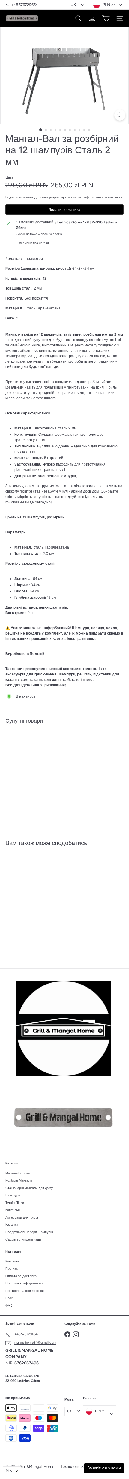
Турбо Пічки (14, 1203)
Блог (9, 1298)
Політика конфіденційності (25, 1283)
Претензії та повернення (24, 1291)
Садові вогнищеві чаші (23, 1239)
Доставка (41, 197)
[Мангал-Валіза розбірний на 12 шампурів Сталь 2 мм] (64, 747)
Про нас (11, 1269)
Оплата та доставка (21, 1276)
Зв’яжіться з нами (104, 1468)
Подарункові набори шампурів (29, 1232)
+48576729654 (24, 4)
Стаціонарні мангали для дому (29, 1188)
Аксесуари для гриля (21, 1217)
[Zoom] (119, 115)
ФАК (8, 1306)
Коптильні (13, 1210)
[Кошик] (106, 18)
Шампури (12, 1195)
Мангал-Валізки (17, 1173)
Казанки (11, 1225)
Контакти (12, 1261)
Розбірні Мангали (18, 1180)
